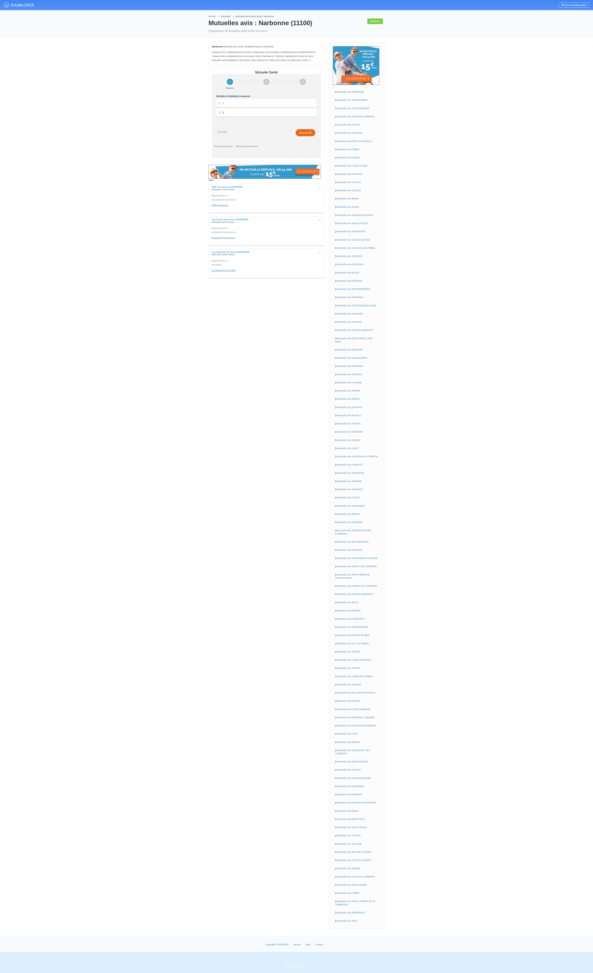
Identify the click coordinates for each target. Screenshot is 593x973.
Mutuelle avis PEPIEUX (348, 651)
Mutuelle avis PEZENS (348, 398)
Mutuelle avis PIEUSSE (348, 700)
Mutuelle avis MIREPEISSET (351, 912)
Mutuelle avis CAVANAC (349, 684)
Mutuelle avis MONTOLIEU (351, 819)
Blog (308, 944)
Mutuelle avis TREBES (348, 149)
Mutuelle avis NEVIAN (348, 390)
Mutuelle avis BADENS (348, 868)
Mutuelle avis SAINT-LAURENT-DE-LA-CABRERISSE (355, 903)
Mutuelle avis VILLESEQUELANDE (354, 778)
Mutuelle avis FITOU (347, 733)
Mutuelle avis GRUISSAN (349, 174)
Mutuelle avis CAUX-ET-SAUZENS (354, 860)
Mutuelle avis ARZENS (348, 514)
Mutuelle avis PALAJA (348, 272)
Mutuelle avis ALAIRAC (348, 440)
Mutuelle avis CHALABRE (350, 522)
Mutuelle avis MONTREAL (350, 297)
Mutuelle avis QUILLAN (349, 190)
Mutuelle (225, 16)
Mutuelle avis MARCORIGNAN (352, 626)
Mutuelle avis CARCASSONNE (352, 99)
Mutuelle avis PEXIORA (349, 610)
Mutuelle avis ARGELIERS (350, 349)
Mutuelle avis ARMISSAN (350, 366)
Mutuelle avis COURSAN (349, 132)
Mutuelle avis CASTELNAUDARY (353, 108)
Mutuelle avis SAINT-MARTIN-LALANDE (357, 558)
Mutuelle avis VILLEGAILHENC (352, 357)
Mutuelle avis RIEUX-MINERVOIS (353, 289)
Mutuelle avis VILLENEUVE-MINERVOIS (356, 725)
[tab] (266, 188)
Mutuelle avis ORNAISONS (350, 472)
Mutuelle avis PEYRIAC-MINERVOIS (355, 594)
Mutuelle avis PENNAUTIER (351, 231)
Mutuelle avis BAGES (348, 810)
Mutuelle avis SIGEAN (348, 157)
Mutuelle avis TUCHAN (349, 835)
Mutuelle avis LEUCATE (349, 182)
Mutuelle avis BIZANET (349, 423)
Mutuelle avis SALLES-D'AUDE (352, 223)
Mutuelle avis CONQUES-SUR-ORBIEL (356, 247)
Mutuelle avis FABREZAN (350, 431)
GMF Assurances (220, 205)
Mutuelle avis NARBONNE (350, 91)
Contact (319, 944)
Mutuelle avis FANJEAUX (349, 794)
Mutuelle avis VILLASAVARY (351, 505)
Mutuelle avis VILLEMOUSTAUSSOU (355, 215)
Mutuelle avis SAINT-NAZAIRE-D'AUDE (356, 305)
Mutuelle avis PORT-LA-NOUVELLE (354, 141)
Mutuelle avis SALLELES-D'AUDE (353, 239)
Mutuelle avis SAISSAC (348, 668)
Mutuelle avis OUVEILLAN (350, 264)
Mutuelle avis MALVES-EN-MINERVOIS (356, 802)
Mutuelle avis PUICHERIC (350, 549)
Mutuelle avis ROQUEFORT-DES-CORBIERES (352, 752)
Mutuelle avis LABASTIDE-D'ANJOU (355, 676)
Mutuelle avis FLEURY (348, 206)
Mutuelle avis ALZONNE (349, 481)
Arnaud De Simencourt (223, 237)
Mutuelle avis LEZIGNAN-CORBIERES (356, 116)
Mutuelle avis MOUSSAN (350, 313)
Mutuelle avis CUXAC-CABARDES (353, 709)
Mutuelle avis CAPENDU (349, 374)
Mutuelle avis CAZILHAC (349, 321)
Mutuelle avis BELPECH (349, 415)
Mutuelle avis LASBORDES (350, 786)
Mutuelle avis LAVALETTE (350, 464)
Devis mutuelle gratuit (575, 5)
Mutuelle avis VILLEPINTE (350, 489)
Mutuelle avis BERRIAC (349, 742)
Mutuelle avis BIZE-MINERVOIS (353, 541)
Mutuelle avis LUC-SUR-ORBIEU (353, 643)
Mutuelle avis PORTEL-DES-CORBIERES (357, 566)
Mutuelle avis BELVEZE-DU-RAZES (354, 851)
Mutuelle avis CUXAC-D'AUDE (352, 165)
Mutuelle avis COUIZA (348, 497)
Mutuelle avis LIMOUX (348, 124)
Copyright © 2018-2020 (276, 944)
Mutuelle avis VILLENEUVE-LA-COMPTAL (357, 456)
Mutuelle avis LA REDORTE (351, 618)
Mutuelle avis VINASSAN (349, 256)
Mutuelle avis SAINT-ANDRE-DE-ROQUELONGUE (352, 576)
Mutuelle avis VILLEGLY (349, 769)
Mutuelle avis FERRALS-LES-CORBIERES (357, 585)
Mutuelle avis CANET (348, 448)
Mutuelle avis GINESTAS (349, 407)
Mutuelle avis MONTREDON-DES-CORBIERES (353, 532)
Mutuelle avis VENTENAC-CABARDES (356, 717)
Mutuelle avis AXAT (347, 920)
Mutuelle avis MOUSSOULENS (352, 761)
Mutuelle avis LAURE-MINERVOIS (354, 659)
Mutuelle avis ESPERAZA (349, 280)
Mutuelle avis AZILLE (347, 602)
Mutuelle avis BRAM (347, 198)
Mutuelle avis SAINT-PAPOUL (352, 827)
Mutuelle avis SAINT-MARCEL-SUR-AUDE (354, 340)
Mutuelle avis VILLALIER (349, 843)
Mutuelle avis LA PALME (349, 382)
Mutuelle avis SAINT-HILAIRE (352, 884)
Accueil (212, 16)
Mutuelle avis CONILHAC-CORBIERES (356, 876)
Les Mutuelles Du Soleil (223, 270)
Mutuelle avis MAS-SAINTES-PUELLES (356, 692)
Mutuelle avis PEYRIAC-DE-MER (353, 635)
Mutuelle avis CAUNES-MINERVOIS (355, 330)
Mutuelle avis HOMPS (348, 893)
